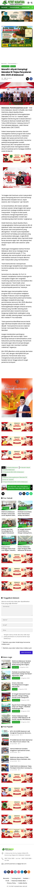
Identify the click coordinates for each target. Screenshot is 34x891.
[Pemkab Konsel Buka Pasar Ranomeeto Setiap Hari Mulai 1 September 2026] (25, 505)
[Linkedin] (22, 871)
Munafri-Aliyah (25, 467)
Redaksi (25, 878)
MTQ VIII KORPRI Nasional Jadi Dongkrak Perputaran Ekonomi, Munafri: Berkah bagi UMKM (20, 732)
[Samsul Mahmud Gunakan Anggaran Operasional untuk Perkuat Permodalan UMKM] (5, 750)
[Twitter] (23, 493)
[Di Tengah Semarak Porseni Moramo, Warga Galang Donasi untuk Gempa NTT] (25, 523)
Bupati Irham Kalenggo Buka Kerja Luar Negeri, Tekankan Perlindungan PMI (8, 548)
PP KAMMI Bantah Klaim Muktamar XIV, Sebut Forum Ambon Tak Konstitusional (21, 741)
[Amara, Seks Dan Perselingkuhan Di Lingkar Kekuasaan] (8, 523)
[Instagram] (18, 871)
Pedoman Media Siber (19, 881)
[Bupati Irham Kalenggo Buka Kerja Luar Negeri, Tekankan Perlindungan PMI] (8, 540)
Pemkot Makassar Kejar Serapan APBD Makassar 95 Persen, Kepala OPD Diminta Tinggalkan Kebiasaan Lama (24, 548)
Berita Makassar (13, 467)
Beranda (6, 878)
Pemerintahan (5, 66)
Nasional (5, 525)
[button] (28, 3)
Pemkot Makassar (9, 470)
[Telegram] (27, 493)
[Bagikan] (31, 78)
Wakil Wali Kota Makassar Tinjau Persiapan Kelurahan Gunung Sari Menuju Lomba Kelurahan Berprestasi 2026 (21, 767)
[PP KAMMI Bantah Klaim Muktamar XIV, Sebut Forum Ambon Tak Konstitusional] (5, 741)
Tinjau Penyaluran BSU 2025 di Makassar (15, 482)
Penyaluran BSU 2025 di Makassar (14, 472)
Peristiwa (13, 66)
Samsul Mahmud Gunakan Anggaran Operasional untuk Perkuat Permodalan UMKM (20, 749)
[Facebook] (20, 493)
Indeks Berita (22, 883)
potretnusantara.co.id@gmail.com (15, 864)
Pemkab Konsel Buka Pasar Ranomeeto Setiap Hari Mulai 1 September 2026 (25, 513)
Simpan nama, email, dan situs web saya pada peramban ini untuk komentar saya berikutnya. (17, 636)
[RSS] (28, 871)
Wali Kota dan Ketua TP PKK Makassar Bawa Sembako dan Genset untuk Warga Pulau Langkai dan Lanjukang (20, 758)
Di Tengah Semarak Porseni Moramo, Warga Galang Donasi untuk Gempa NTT (25, 531)
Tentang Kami (16, 878)
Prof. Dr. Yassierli (8, 479)
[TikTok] (25, 871)
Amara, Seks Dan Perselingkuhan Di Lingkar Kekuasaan (7, 531)
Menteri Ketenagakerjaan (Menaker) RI (15, 477)
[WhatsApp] (31, 493)
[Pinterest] (12, 871)
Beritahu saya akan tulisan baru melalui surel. (17, 648)
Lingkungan (6, 508)
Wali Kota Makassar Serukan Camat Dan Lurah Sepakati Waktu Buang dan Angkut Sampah (8, 513)
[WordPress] (15, 871)
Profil (7, 881)
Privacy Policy (11, 883)
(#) (2, 78)
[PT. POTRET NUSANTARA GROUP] (13, 3)
